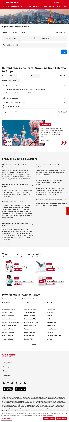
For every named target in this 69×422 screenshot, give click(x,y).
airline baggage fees (19, 406)
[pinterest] (25, 383)
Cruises (37, 6)
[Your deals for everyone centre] (51, 266)
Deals (52, 6)
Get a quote (56, 2)
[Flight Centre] (12, 2)
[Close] (66, 414)
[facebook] (4, 383)
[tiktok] (12, 383)
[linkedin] (16, 383)
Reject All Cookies (61, 418)
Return (5, 32)
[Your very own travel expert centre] (18, 281)
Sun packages (27, 6)
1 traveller (14, 32)
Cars (60, 6)
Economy (23, 32)
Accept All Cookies (49, 418)
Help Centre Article (44, 175)
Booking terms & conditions (18, 411)
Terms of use (30, 411)
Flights (7, 6)
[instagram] (8, 383)
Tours (45, 6)
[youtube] (20, 383)
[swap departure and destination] (34, 38)
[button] (34, 344)
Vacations (16, 6)
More (65, 6)
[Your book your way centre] (18, 266)
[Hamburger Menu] (4, 3)
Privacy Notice (6, 411)
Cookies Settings (6, 418)
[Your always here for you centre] (51, 281)
